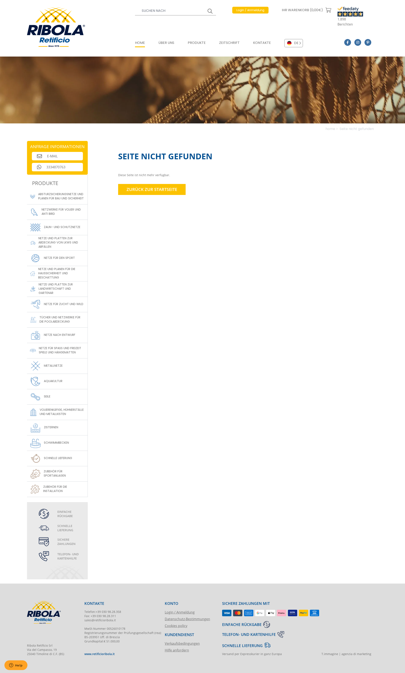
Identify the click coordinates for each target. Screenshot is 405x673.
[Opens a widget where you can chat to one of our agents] (15, 665)
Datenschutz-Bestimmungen (187, 619)
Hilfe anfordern (177, 650)
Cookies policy (176, 625)
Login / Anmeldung (180, 612)
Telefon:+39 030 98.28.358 (102, 612)
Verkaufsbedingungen (182, 643)
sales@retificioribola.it (100, 620)
